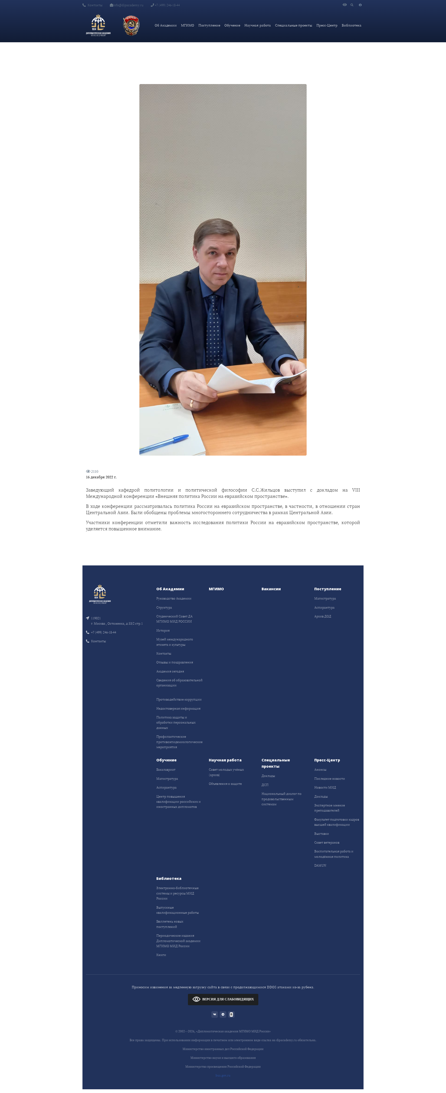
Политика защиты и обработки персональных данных (176, 722)
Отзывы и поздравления (174, 662)
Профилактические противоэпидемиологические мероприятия (179, 741)
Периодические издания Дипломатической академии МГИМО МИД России (178, 940)
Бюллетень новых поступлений (169, 924)
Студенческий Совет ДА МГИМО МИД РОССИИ (174, 619)
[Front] (100, 594)
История (163, 630)
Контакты (95, 5)
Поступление (209, 25)
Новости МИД (325, 787)
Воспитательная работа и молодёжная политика (333, 854)
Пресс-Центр (327, 25)
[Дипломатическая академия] (98, 25)
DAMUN (320, 865)
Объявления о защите (225, 783)
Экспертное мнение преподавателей (329, 808)
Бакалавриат (165, 769)
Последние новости (329, 778)
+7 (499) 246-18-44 (167, 5)
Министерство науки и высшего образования (223, 1058)
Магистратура (325, 598)
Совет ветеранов (326, 842)
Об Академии (166, 25)
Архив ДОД (322, 616)
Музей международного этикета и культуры (174, 642)
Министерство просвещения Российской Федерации (223, 1067)
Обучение (232, 25)
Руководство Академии (173, 598)
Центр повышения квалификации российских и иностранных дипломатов (178, 801)
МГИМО (187, 25)
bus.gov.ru (223, 1075)
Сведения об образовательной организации (179, 683)
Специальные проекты (293, 25)
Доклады (268, 775)
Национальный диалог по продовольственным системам (282, 798)
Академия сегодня (170, 671)
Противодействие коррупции (179, 699)
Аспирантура (324, 607)
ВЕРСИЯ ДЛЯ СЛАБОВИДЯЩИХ (228, 999)
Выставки (321, 833)
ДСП (265, 785)
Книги (161, 955)
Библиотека (351, 25)
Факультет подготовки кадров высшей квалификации (336, 822)
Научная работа (257, 25)
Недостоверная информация (178, 708)
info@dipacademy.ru (128, 5)
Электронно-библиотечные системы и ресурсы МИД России (177, 893)
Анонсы (320, 769)
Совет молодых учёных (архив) (226, 772)
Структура (164, 607)
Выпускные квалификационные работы (177, 910)
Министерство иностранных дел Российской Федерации (223, 1049)
